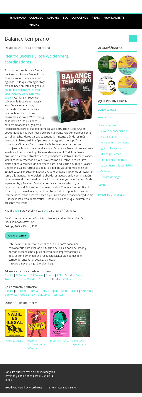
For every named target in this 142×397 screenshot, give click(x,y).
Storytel (58, 294)
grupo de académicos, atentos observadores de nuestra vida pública (23, 93)
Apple (55, 291)
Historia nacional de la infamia (36, 344)
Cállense (105, 171)
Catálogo (36, 17)
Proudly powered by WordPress (23, 387)
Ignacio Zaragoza (110, 148)
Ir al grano (17, 17)
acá (46, 210)
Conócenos (80, 17)
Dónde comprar (107, 109)
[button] (107, 65)
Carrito (102, 185)
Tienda (34, 25)
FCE (59, 275)
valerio (72, 387)
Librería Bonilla (26, 279)
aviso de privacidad (37, 372)
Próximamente (114, 17)
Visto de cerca (108, 136)
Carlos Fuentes (72, 279)
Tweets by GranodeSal (111, 194)
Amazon (10, 279)
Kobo (64, 291)
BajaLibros (44, 294)
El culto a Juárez (59, 340)
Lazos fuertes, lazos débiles (117, 165)
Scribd (74, 291)
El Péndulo (36, 275)
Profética (43, 279)
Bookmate (11, 294)
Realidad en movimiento (114, 142)
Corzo (79, 275)
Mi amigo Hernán (110, 154)
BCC (65, 17)
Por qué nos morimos (113, 159)
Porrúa (50, 275)
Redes (96, 17)
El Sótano (21, 275)
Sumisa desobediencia (113, 131)
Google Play (27, 294)
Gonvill (45, 291)
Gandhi (9, 275)
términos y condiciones (18, 376)
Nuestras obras (107, 125)
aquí (16, 210)
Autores (53, 17)
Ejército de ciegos (111, 177)
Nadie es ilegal (14, 340)
